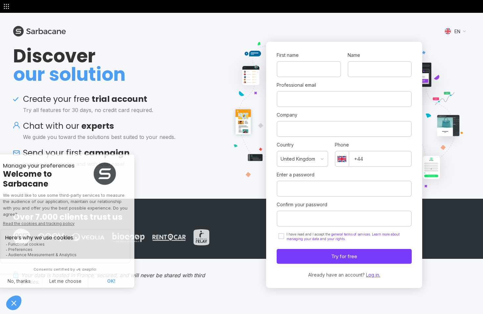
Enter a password (295, 174)
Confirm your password (302, 204)
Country (285, 144)
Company (287, 115)
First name (288, 55)
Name (354, 55)
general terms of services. (351, 234)
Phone (342, 144)
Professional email (296, 85)
